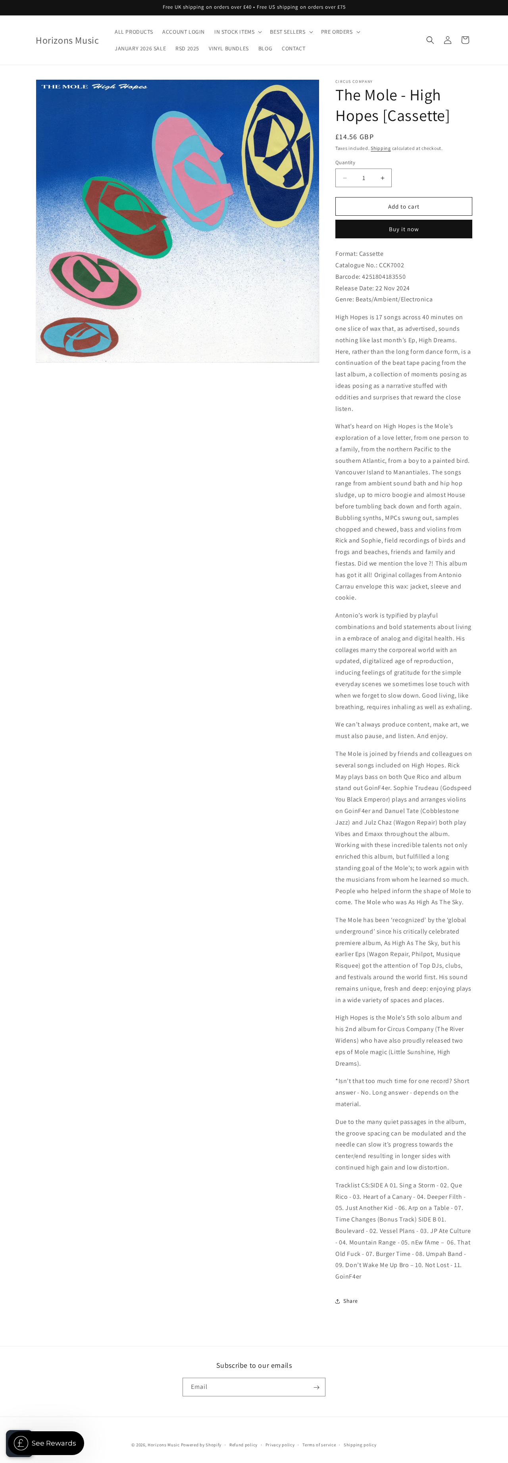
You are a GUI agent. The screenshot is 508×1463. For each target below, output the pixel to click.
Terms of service (319, 1444)
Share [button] (350, 1300)
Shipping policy (360, 1444)
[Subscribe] (316, 1387)
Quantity (345, 162)
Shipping (381, 148)
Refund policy (243, 1444)
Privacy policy (280, 1444)
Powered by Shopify (201, 1445)
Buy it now (404, 229)
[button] (237, 31)
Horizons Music (164, 1445)
